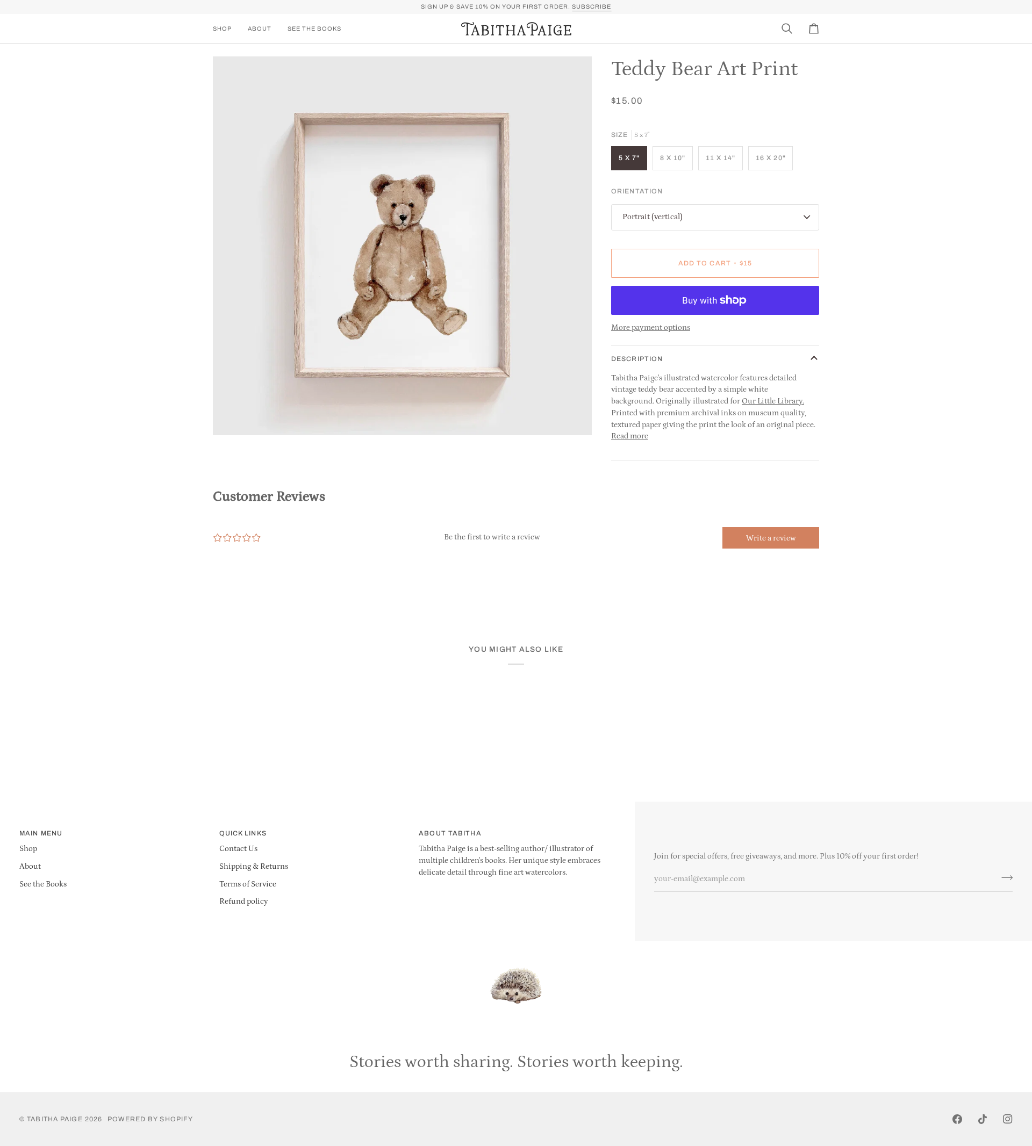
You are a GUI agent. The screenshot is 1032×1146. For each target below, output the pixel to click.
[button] (226, 29)
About (30, 866)
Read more (629, 436)
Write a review (771, 538)
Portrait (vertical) (652, 217)
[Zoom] (233, 415)
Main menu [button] (40, 833)
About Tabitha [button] (450, 833)
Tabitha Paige (54, 1119)
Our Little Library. (773, 401)
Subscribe (591, 6)
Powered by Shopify (150, 1119)
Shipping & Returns (253, 866)
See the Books (43, 884)
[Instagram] (1008, 1119)
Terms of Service (247, 884)
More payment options (650, 327)
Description (637, 359)
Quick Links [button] (243, 833)
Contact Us (238, 849)
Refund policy (243, 901)
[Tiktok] (982, 1119)
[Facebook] (957, 1119)
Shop (28, 849)
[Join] (1004, 877)
